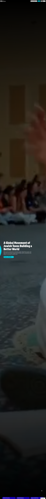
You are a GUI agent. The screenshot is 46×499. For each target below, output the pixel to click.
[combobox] (42, 498)
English (43, 498)
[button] (1, 1)
